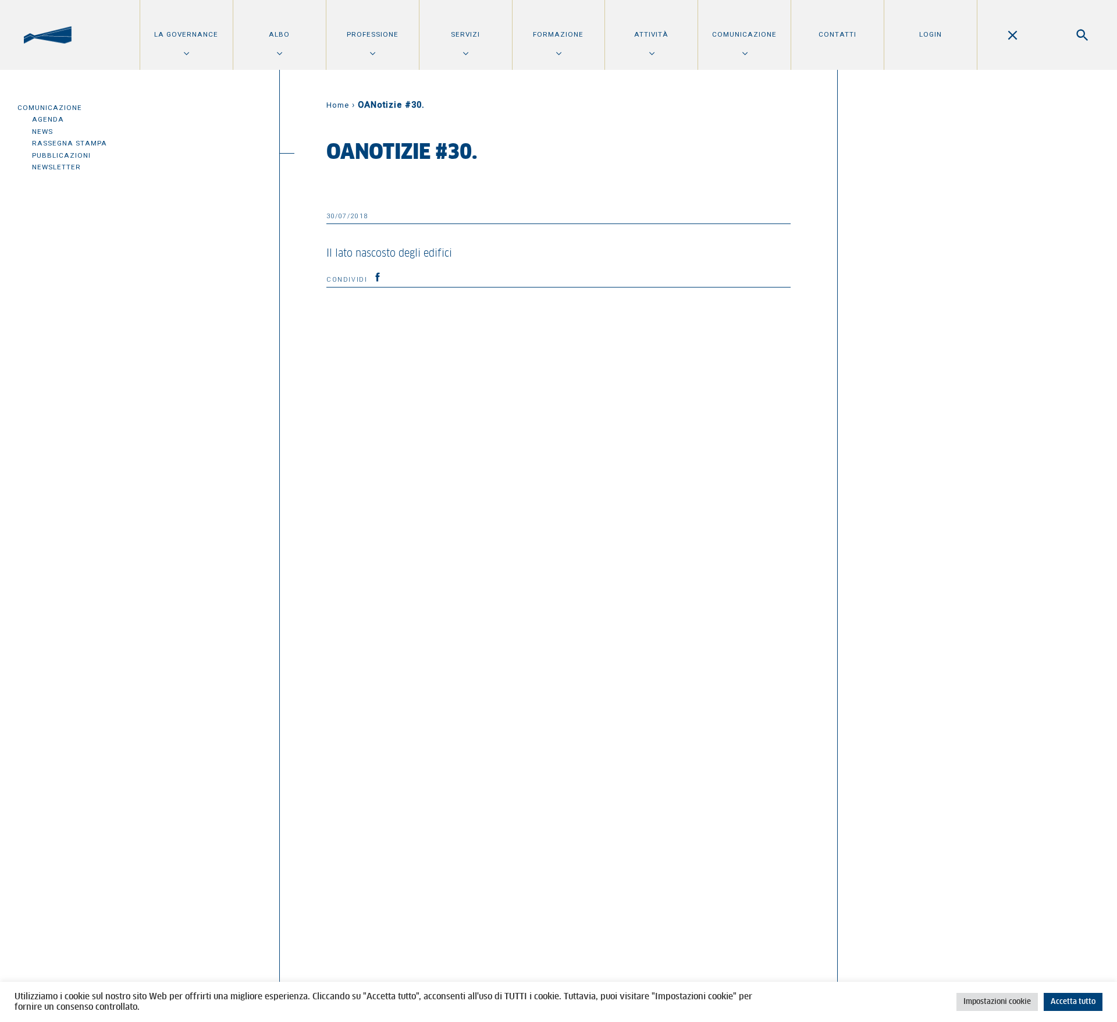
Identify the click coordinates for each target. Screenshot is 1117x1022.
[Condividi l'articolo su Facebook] (377, 277)
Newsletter (56, 167)
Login (930, 34)
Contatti (837, 34)
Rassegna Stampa (69, 143)
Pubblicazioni (61, 155)
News (42, 131)
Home (337, 105)
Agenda (48, 119)
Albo (279, 34)
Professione (373, 34)
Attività (651, 34)
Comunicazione (744, 34)
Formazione (558, 34)
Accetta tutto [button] (1073, 1002)
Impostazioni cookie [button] (997, 1002)
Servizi (465, 34)
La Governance (186, 34)
